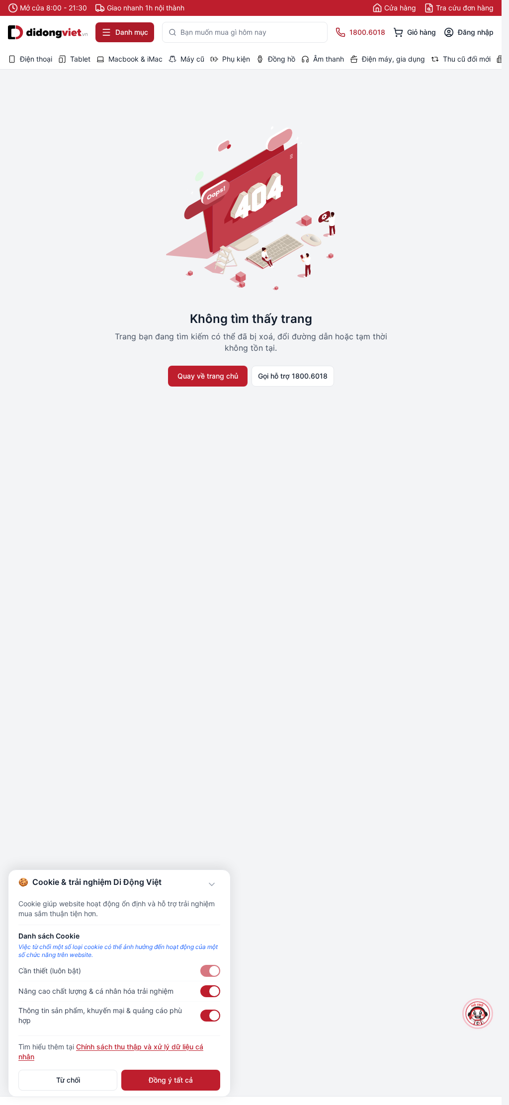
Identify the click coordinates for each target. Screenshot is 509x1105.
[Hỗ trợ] (477, 1013)
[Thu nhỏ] (211, 884)
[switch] (210, 971)
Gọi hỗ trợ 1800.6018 (293, 376)
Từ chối (68, 1080)
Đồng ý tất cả (171, 1080)
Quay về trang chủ (207, 376)
